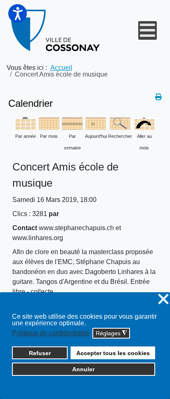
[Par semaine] (72, 123)
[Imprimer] (158, 97)
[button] (17, 13)
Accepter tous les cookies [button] (113, 353)
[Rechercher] (120, 123)
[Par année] (25, 123)
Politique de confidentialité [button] (51, 333)
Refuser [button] (40, 353)
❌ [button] (163, 299)
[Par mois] (49, 123)
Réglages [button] (111, 333)
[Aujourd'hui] (95, 123)
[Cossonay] (56, 30)
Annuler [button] (83, 369)
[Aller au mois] (144, 123)
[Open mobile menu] (147, 30)
